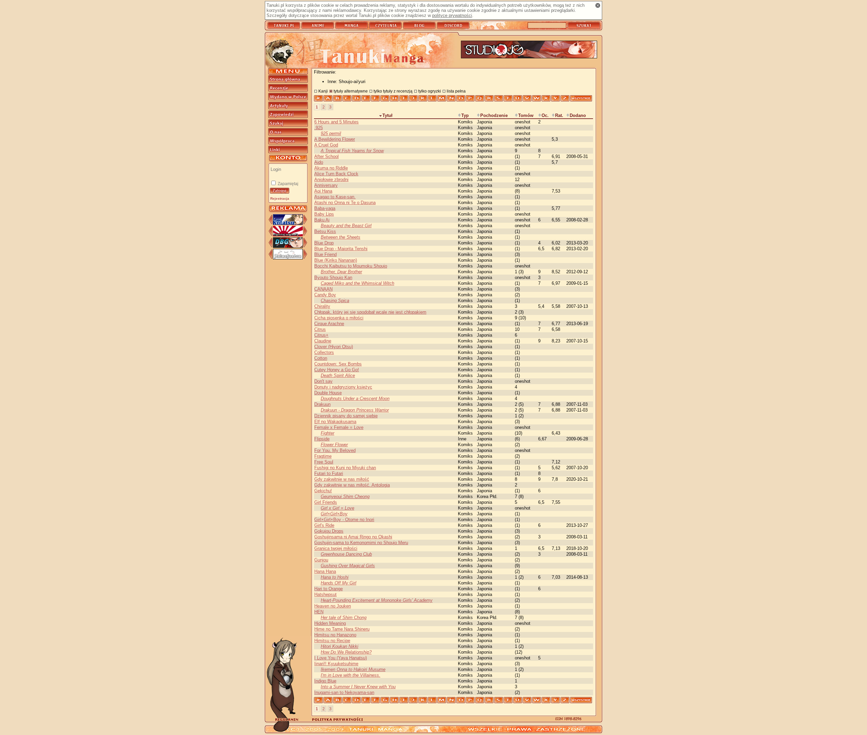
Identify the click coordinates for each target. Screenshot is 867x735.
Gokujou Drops (328, 531)
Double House (328, 392)
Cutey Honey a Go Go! (336, 369)
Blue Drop (324, 242)
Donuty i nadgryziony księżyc (343, 387)
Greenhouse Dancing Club (346, 554)
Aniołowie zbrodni (331, 179)
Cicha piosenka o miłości (338, 317)
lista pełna (456, 91)
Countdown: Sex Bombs (338, 363)
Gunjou (321, 559)
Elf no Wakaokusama (335, 421)
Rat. (559, 115)
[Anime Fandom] (288, 257)
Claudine (322, 340)
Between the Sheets (340, 237)
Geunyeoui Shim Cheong (345, 496)
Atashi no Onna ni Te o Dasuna (345, 202)
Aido (318, 162)
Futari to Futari (328, 473)
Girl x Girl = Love (337, 508)
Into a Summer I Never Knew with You (358, 686)
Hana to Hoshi (334, 577)
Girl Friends (325, 502)
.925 (318, 127)
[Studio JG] (529, 50)
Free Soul (323, 461)
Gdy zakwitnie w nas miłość (341, 479)
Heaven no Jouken (332, 606)
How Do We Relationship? (346, 652)
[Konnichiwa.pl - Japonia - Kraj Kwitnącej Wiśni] (288, 234)
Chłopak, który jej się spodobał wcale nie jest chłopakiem (370, 312)
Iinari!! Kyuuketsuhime (336, 663)
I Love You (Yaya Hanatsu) (340, 657)
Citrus (320, 329)
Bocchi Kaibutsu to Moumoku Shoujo (350, 266)
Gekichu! (323, 490)
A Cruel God (326, 144)
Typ (465, 115)
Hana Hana (325, 571)
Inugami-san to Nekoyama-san (344, 692)
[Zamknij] (597, 5)
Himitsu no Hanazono (335, 634)
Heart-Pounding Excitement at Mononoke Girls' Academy (376, 600)
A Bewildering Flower (334, 139)
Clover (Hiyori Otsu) (333, 346)
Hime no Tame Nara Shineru (341, 629)
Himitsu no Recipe (332, 640)
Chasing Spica (335, 300)
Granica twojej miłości (335, 548)
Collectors (324, 352)
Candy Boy (325, 294)
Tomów (525, 115)
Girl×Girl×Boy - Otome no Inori (344, 519)
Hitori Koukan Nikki (339, 646)
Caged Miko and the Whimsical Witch (357, 283)
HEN (318, 611)
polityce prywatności (452, 15)
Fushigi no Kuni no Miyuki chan (345, 467)
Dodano (578, 115)
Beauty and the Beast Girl (346, 225)
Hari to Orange (328, 588)
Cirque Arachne (329, 323)
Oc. (545, 115)
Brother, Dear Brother (341, 271)
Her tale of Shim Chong (343, 617)
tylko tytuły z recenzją (393, 91)
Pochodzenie (494, 115)
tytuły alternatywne (351, 91)
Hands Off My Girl (338, 582)
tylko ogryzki (429, 91)
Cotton (320, 358)
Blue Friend (325, 254)
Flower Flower (334, 444)
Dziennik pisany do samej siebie (346, 415)
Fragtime (323, 456)
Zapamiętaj (287, 183)
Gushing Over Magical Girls (348, 565)
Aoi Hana (323, 191)
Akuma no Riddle (331, 168)
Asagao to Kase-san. (335, 196)
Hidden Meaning (330, 623)
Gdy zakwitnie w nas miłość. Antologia (352, 485)
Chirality (322, 306)
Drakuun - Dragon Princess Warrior (355, 410)
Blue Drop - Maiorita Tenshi (340, 248)
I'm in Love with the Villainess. (350, 675)
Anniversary (326, 185)
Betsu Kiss (325, 231)
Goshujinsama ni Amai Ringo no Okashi (353, 536)
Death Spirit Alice (338, 375)
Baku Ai (322, 219)
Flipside (322, 438)
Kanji (323, 91)
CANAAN (323, 289)
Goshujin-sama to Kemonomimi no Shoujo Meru (361, 542)
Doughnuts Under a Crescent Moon (355, 398)
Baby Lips (324, 214)
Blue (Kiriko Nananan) (335, 260)
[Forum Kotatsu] (288, 223)
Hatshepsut (325, 594)
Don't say (323, 381)
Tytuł (387, 115)
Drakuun (322, 404)
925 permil (331, 133)
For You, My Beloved (335, 450)
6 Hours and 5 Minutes (336, 121)
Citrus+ (321, 335)
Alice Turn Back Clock (336, 173)
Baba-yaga (324, 208)
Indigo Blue (325, 680)
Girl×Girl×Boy (334, 513)
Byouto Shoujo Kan (333, 277)
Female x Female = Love (338, 427)
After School (326, 156)
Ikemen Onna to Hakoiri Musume (353, 669)
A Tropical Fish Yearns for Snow (352, 150)
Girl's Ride (324, 525)
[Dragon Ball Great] (288, 246)
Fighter (327, 433)
